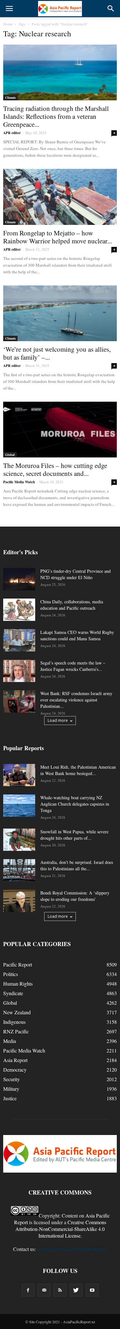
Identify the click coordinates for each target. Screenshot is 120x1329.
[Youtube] (92, 1290)
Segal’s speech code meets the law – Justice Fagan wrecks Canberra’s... (72, 666)
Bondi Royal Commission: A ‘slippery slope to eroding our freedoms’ (74, 896)
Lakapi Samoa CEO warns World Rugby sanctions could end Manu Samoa (77, 635)
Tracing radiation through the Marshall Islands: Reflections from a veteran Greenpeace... (56, 116)
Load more (58, 720)
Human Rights (18, 983)
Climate (10, 97)
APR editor (12, 132)
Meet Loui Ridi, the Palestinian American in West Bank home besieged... (78, 770)
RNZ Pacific (16, 1031)
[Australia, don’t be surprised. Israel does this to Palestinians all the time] (19, 870)
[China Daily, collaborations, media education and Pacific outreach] (19, 610)
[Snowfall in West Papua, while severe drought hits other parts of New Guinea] (19, 840)
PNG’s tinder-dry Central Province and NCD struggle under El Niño (75, 574)
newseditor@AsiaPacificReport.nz (72, 1249)
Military (11, 1088)
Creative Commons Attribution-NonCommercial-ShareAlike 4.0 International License (60, 1229)
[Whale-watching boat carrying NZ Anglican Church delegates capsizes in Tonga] (19, 805)
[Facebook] (28, 1290)
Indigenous (14, 1021)
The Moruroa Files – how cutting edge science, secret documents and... (55, 469)
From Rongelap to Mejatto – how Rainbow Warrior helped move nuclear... (57, 236)
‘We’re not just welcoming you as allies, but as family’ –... (57, 353)
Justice (10, 1098)
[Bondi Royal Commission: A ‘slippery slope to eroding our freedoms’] (19, 901)
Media (9, 1041)
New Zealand (17, 1012)
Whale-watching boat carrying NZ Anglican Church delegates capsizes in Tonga (74, 803)
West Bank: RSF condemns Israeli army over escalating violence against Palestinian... (76, 699)
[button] (111, 8)
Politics (10, 974)
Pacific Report (17, 964)
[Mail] (44, 1290)
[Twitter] (76, 1290)
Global (10, 454)
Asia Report (15, 1060)
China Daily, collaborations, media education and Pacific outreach (71, 605)
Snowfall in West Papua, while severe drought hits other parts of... (74, 835)
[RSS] (60, 1290)
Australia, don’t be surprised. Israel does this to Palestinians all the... (76, 865)
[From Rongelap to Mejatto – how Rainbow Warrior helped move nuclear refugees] (60, 197)
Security (11, 1079)
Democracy (15, 1069)
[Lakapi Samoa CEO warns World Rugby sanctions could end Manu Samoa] (19, 640)
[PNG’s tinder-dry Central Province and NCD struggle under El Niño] (19, 579)
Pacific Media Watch (19, 482)
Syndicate (13, 993)
